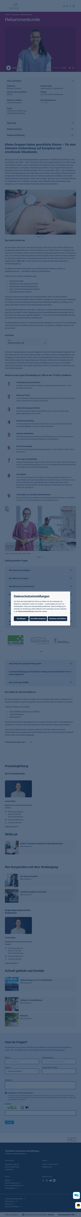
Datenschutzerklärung (26, 611)
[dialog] (40, 608)
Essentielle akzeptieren (38, 619)
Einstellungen (21, 619)
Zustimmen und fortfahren (57, 619)
